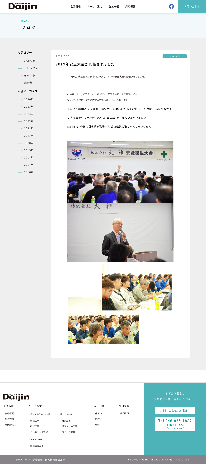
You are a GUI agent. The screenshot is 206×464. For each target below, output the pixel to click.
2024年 (29, 114)
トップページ (23, 459)
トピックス (31, 68)
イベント (29, 75)
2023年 (29, 121)
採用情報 (130, 6)
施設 (97, 419)
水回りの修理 (68, 431)
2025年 (29, 106)
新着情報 (37, 459)
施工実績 (114, 6)
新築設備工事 (37, 445)
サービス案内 (94, 6)
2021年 (29, 136)
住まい (98, 413)
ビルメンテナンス (39, 431)
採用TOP (125, 413)
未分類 (28, 82)
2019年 (29, 150)
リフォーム (100, 430)
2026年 (29, 99)
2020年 (29, 143)
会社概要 (9, 413)
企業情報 (75, 6)
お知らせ (29, 61)
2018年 (29, 157)
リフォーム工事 (70, 426)
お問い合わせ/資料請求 (175, 410)
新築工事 (34, 420)
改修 (97, 424)
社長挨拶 (9, 419)
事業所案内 (10, 424)
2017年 (29, 165)
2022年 (29, 128)
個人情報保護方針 (55, 459)
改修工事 (34, 426)
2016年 (29, 172)
